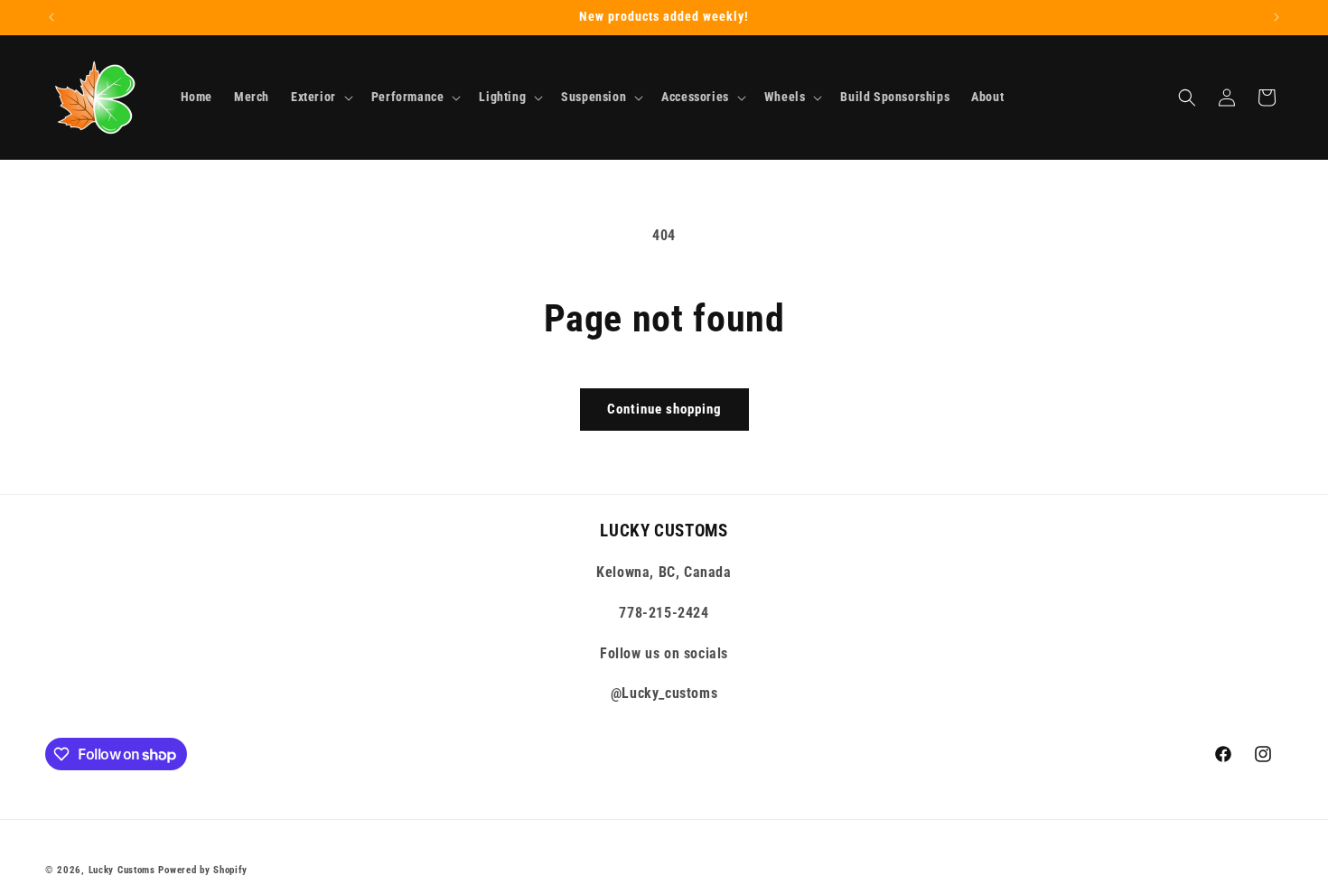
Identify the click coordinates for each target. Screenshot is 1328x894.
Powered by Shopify (203, 870)
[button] (320, 97)
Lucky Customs (122, 870)
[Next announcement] (1276, 17)
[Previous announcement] (51, 17)
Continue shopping (664, 409)
